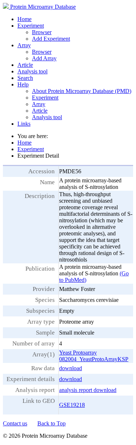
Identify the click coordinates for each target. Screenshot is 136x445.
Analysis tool (32, 71)
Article (25, 65)
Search (25, 78)
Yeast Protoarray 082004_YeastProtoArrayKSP (93, 355)
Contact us (15, 423)
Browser (41, 32)
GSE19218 (72, 405)
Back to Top (51, 423)
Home (24, 19)
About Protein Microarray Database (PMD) (81, 91)
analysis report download (87, 390)
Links (23, 124)
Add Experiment (51, 39)
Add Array (44, 58)
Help (23, 84)
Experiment (30, 26)
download (70, 368)
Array (24, 45)
